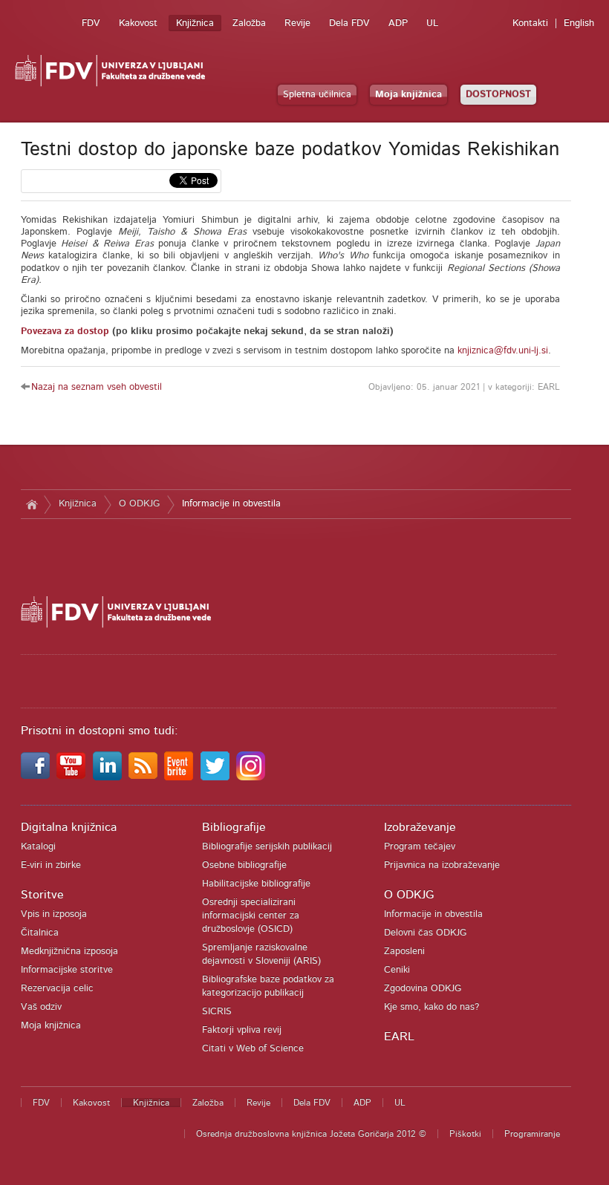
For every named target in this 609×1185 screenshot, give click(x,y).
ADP (398, 23)
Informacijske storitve (67, 970)
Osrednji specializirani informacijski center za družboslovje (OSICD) (250, 916)
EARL (399, 1036)
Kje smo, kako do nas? (431, 1007)
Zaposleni (404, 951)
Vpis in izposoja (54, 914)
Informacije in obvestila (231, 504)
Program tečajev (419, 847)
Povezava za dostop (65, 331)
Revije (297, 23)
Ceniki (397, 970)
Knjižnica (195, 23)
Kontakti (530, 23)
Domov (32, 504)
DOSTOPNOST (498, 94)
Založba (249, 23)
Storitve (42, 895)
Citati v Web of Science (253, 1049)
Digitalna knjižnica (69, 827)
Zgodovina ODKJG (422, 988)
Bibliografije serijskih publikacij (267, 847)
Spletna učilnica (317, 94)
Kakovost (138, 23)
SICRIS (217, 1011)
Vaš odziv (41, 1007)
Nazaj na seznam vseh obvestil (96, 387)
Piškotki (465, 1133)
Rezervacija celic (57, 988)
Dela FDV (349, 23)
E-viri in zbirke (51, 865)
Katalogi (38, 847)
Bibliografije (234, 827)
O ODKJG (139, 504)
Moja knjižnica (408, 94)
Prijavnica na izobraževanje (442, 865)
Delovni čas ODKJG (425, 933)
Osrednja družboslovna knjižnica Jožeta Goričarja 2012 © (311, 1133)
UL (432, 23)
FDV (91, 23)
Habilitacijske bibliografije (256, 884)
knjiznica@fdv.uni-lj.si (502, 351)
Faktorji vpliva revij (241, 1030)
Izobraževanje (420, 827)
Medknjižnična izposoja (69, 951)
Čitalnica (40, 933)
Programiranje (532, 1133)
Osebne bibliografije (244, 865)
